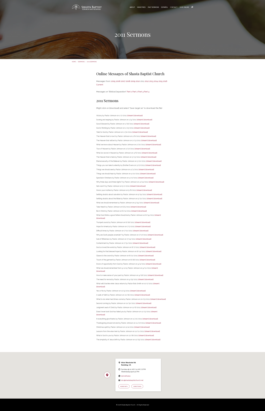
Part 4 (146, 92)
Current (99, 85)
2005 (113, 81)
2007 (123, 81)
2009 (133, 81)
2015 (160, 81)
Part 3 (140, 92)
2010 (138, 81)
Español (164, 7)
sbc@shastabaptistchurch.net (132, 380)
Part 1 (129, 92)
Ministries (141, 7)
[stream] (130, 115)
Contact (173, 7)
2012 (147, 81)
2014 (156, 81)
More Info (124, 386)
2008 (128, 81)
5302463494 (125, 376)
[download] (138, 115)
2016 (165, 81)
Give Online (184, 7)
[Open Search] (192, 7)
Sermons (81, 61)
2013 (151, 81)
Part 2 (135, 92)
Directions (137, 386)
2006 (118, 81)
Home (74, 61)
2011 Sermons (92, 61)
